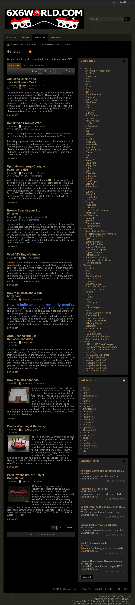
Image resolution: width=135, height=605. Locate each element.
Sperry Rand (91, 186)
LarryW (25, 299)
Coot (87, 105)
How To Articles (50, 44)
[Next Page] (58, 71)
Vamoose (90, 212)
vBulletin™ (111, 599)
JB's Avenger (92, 126)
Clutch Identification (95, 286)
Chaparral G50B (93, 284)
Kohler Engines (93, 307)
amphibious (89, 395)
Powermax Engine (94, 318)
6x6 (85, 390)
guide (85, 411)
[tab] (14, 65)
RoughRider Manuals (96, 320)
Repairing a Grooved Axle (24, 123)
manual (86, 419)
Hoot (87, 294)
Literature (87, 228)
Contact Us (69, 589)
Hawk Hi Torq (92, 120)
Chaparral (90, 281)
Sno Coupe (91, 181)
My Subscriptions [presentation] (33, 65)
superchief (88, 445)
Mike (24, 86)
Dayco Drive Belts (94, 289)
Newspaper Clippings (96, 249)
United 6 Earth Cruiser (96, 210)
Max (87, 136)
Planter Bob (27, 126)
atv (84, 398)
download (87, 409)
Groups (55, 38)
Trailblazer (90, 205)
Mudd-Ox (90, 141)
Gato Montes (92, 115)
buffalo (86, 401)
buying (86, 406)
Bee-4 (88, 91)
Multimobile (91, 144)
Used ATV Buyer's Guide (23, 254)
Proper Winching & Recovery (26, 426)
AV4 (87, 84)
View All (87, 577)
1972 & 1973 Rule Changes (99, 344)
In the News (91, 352)
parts (85, 437)
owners (86, 435)
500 (85, 393)
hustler (86, 414)
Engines (89, 220)
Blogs (25, 38)
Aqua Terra (91, 76)
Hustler (89, 123)
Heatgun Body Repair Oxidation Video (101, 561)
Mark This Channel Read (41, 534)
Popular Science (93, 252)
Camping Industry (94, 241)
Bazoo (88, 86)
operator (87, 427)
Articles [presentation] (14, 65)
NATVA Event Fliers (95, 370)
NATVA (86, 341)
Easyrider (90, 110)
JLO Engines (92, 302)
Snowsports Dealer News (98, 260)
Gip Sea (89, 118)
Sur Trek (89, 191)
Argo (87, 78)
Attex (88, 81)
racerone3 (27, 217)
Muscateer (90, 147)
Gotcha (89, 291)
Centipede (90, 102)
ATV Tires (90, 239)
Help (56, 589)
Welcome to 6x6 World (25, 44)
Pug (87, 155)
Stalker (89, 189)
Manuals (87, 265)
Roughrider (90, 165)
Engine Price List (94, 244)
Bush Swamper (93, 94)
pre (84, 440)
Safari (88, 168)
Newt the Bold (92, 149)
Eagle (88, 107)
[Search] (127, 19)
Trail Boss (90, 207)
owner (86, 432)
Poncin (88, 152)
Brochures (88, 68)
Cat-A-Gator (91, 99)
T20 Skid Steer (93, 333)
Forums (11, 38)
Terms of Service (102, 589)
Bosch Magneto (93, 276)
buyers (86, 403)
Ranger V (90, 160)
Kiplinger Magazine (95, 247)
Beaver (89, 89)
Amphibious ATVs (94, 236)
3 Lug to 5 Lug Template (97, 339)
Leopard (89, 134)
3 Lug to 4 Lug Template (97, 336)
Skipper (89, 178)
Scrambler (90, 173)
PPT (87, 157)
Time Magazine (93, 262)
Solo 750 (89, 184)
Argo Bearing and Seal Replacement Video (22, 337)
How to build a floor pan (23, 379)
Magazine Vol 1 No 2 (96, 360)
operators (87, 430)
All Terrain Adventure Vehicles (100, 234)
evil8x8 (25, 481)
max (85, 424)
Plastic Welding (93, 315)
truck (85, 448)
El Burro (89, 113)
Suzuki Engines (93, 328)
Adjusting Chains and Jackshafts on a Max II (21, 81)
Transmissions (92, 226)
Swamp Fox (91, 194)
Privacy (84, 589)
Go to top (122, 589)
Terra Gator (91, 197)
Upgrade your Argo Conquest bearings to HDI (27, 168)
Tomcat (89, 202)
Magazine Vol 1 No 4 (96, 365)
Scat (87, 170)
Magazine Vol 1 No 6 (96, 368)
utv (84, 451)
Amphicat (90, 73)
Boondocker (91, 97)
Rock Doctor (28, 173)
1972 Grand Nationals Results (100, 349)
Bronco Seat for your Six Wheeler (99, 525)
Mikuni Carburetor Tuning (98, 312)
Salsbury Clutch (93, 323)
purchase (87, 443)
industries (88, 416)
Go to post (12, 115)
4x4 (85, 387)
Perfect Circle (92, 255)
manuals (87, 422)
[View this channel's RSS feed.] (30, 51)
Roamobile (90, 163)
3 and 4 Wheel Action (96, 231)
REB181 (88, 563)
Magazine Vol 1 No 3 (96, 362)
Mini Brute (90, 139)
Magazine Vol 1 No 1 (96, 357)
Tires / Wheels (92, 223)
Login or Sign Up (119, 2)
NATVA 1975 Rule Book (97, 355)
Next (69, 527)
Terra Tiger (90, 199)
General (89, 218)
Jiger (87, 128)
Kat (87, 131)
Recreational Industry (96, 257)
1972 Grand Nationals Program (101, 347)
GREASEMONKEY (31, 430)
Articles (40, 38)
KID (87, 305)
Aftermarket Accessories (98, 70)
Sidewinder (91, 176)
